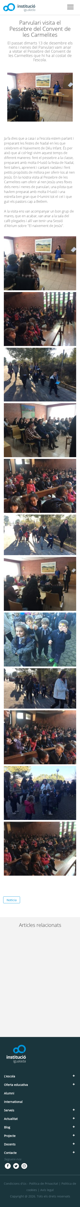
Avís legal (47, 1190)
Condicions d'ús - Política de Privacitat (31, 1183)
